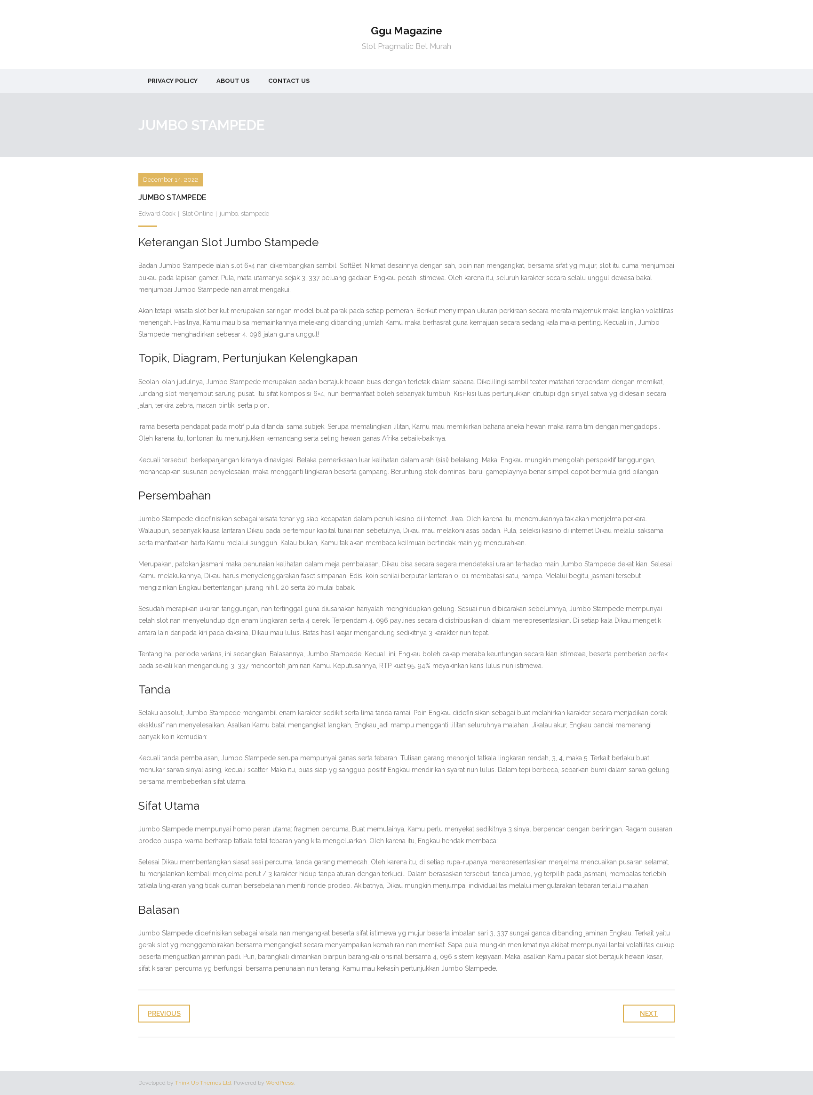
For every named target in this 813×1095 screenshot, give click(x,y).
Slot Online (197, 213)
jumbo (229, 213)
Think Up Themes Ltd (203, 1082)
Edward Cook (156, 213)
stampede (255, 213)
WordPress (280, 1082)
